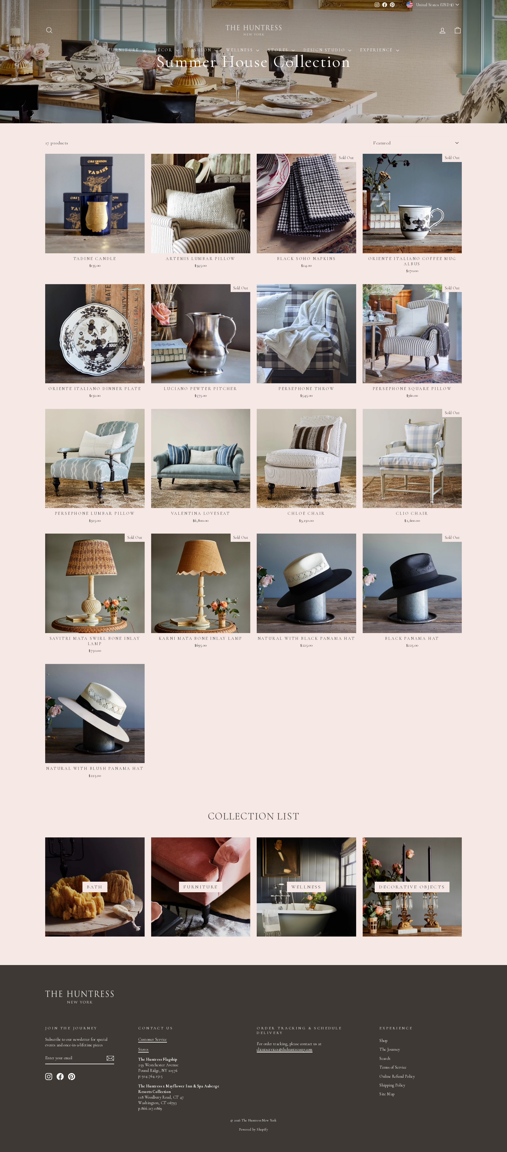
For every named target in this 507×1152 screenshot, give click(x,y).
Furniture (124, 50)
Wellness (240, 50)
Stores (279, 50)
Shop (383, 1040)
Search (384, 1058)
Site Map (386, 1094)
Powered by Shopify (253, 1129)
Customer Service (152, 1039)
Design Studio (325, 50)
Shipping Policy (392, 1085)
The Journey (389, 1049)
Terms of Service (392, 1067)
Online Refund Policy (397, 1076)
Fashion (200, 50)
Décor (164, 50)
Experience (377, 50)
